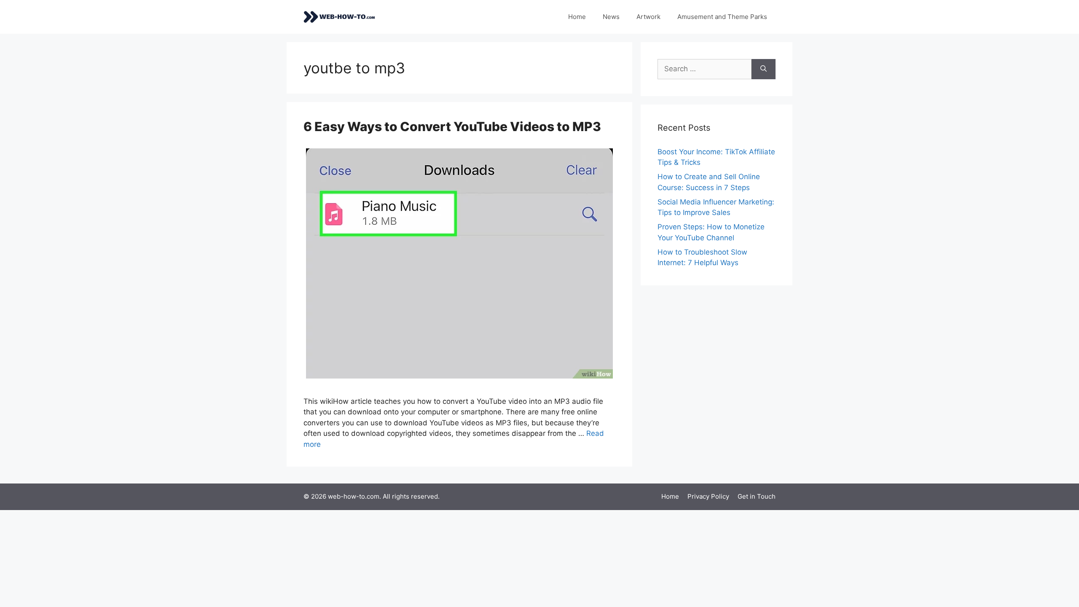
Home (577, 17)
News (611, 17)
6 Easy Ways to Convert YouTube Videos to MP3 (452, 126)
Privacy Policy (708, 496)
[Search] (764, 69)
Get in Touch (757, 496)
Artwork (648, 17)
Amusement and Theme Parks (722, 17)
